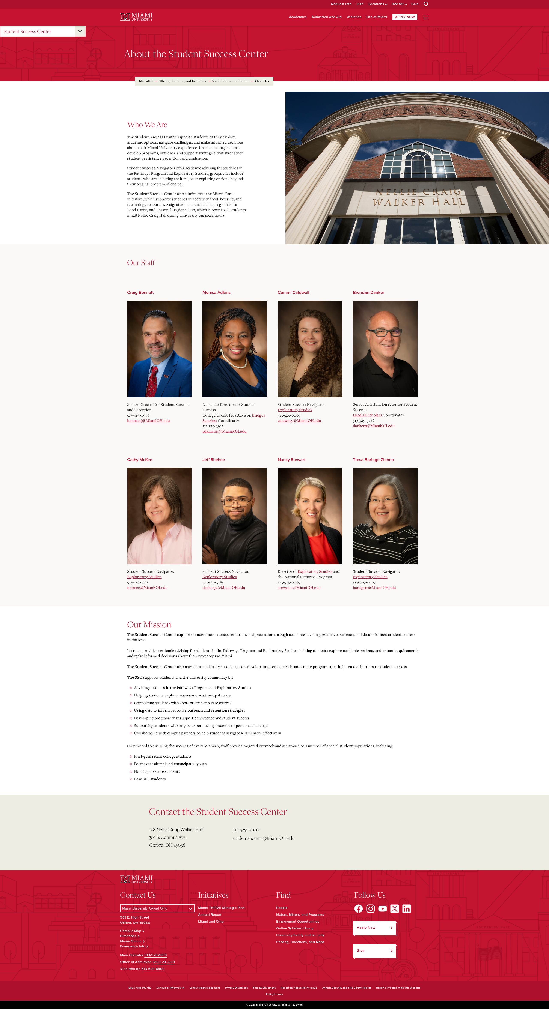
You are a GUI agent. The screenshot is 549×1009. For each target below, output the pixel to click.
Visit (360, 4)
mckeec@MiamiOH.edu (147, 587)
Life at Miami (376, 17)
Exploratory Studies (295, 409)
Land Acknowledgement (205, 987)
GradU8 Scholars (367, 414)
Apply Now (405, 17)
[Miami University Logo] (136, 17)
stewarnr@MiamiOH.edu (299, 587)
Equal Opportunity (139, 987)
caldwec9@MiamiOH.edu (299, 420)
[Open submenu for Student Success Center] (80, 31)
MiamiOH (146, 81)
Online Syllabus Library (295, 928)
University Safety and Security (300, 935)
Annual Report (210, 915)
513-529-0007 (246, 829)
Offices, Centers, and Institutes (182, 81)
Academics (298, 17)
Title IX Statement (264, 987)
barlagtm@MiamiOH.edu (374, 587)
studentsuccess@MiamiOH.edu (264, 838)
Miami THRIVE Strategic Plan (221, 908)
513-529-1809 (155, 955)
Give (415, 4)
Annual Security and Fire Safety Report (346, 987)
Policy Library (274, 994)
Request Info (341, 4)
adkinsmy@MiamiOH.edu (224, 431)
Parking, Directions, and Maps (300, 942)
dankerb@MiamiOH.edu (374, 425)
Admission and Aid (327, 17)
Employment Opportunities (297, 921)
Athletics (354, 17)
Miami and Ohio (211, 921)
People (282, 908)
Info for (397, 4)
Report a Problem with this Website (398, 987)
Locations (376, 4)
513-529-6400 (153, 969)
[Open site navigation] (425, 17)
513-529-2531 (164, 962)
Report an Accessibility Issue (299, 987)
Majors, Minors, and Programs (300, 915)
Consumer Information (171, 987)
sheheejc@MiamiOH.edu (223, 587)
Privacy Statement (236, 987)
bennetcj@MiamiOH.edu (148, 420)
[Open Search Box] (426, 4)
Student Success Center (27, 31)
